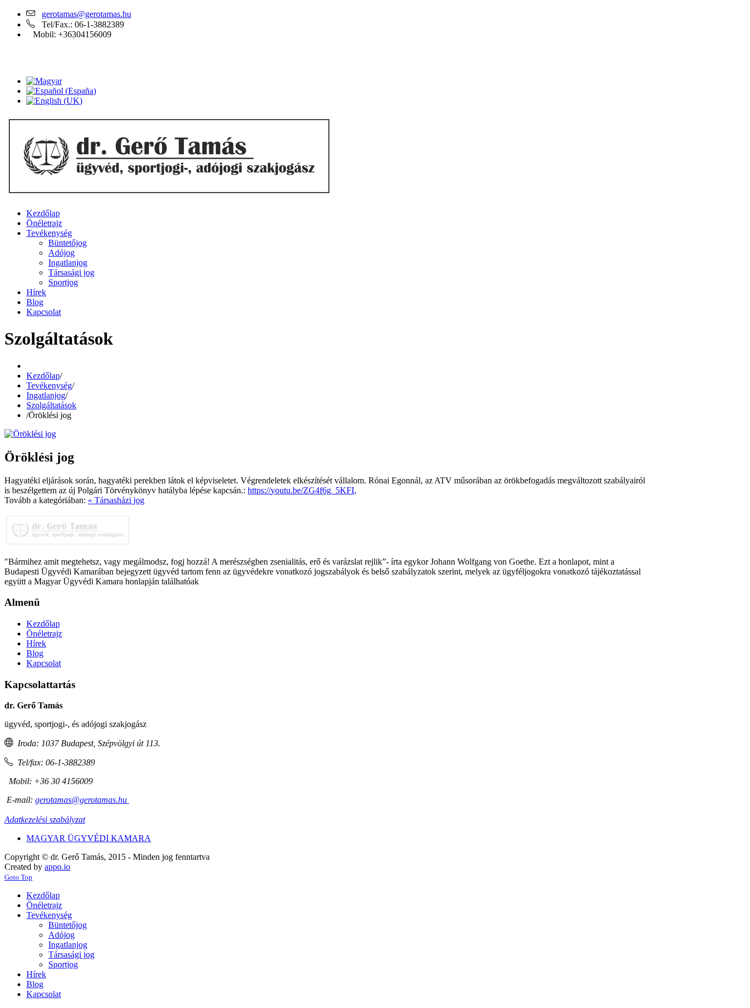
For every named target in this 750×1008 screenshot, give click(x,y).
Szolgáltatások (51, 405)
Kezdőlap (43, 375)
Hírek (36, 643)
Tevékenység (49, 385)
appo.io (57, 866)
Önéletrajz (44, 633)
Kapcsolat (43, 663)
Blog (34, 653)
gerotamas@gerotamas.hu (86, 14)
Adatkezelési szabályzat (44, 819)
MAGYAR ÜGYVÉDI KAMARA (88, 838)
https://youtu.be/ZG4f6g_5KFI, (302, 490)
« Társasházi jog (116, 500)
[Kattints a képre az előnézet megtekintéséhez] (30, 433)
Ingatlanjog (45, 395)
